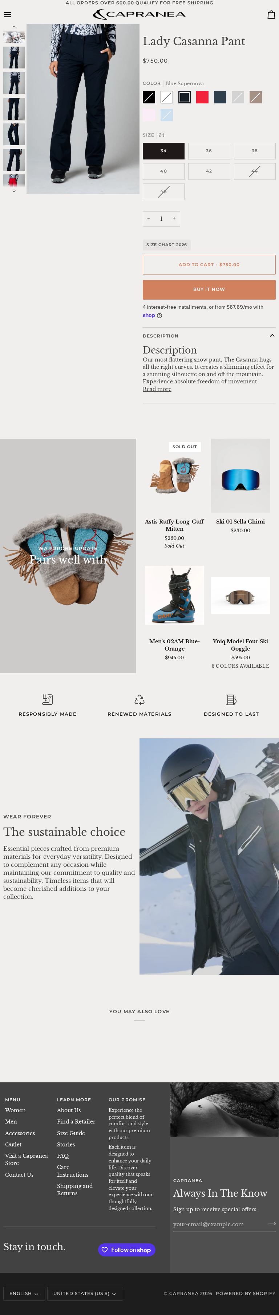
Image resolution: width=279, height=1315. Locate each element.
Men (11, 1122)
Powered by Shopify (246, 1293)
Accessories (20, 1133)
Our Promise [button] (127, 1099)
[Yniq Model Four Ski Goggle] (240, 595)
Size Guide (71, 1133)
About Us (69, 1110)
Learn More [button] (74, 1099)
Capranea (184, 1293)
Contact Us (19, 1175)
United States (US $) (81, 1293)
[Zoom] (40, 180)
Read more (157, 389)
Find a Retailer (76, 1122)
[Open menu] (14, 15)
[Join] (270, 1223)
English (20, 1293)
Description (161, 336)
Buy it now (209, 289)
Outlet (13, 1145)
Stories (66, 1145)
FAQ (63, 1156)
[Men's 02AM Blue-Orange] (174, 595)
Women (15, 1110)
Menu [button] (12, 1099)
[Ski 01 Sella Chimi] (240, 476)
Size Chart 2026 (166, 244)
